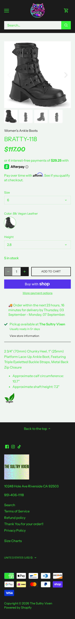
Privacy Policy (15, 530)
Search (9, 505)
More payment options (37, 293)
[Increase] (25, 271)
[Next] (65, 74)
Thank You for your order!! (23, 524)
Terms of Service (17, 511)
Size (7, 192)
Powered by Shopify (18, 607)
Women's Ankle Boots (21, 130)
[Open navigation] (6, 10)
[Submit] (66, 25)
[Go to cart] (66, 10)
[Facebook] (7, 446)
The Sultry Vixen (41, 603)
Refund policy (14, 518)
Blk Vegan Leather (10, 223)
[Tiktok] (19, 446)
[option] (37, 74)
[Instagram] (13, 446)
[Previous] (9, 74)
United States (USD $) (18, 557)
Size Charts (13, 541)
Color (7, 213)
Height (9, 237)
